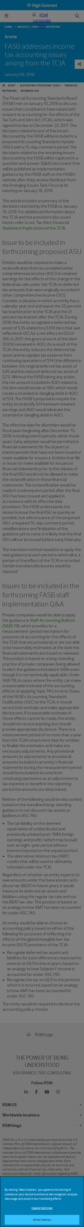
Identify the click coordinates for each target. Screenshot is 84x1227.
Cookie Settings (42, 1208)
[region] (42, 1201)
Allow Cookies (42, 1219)
